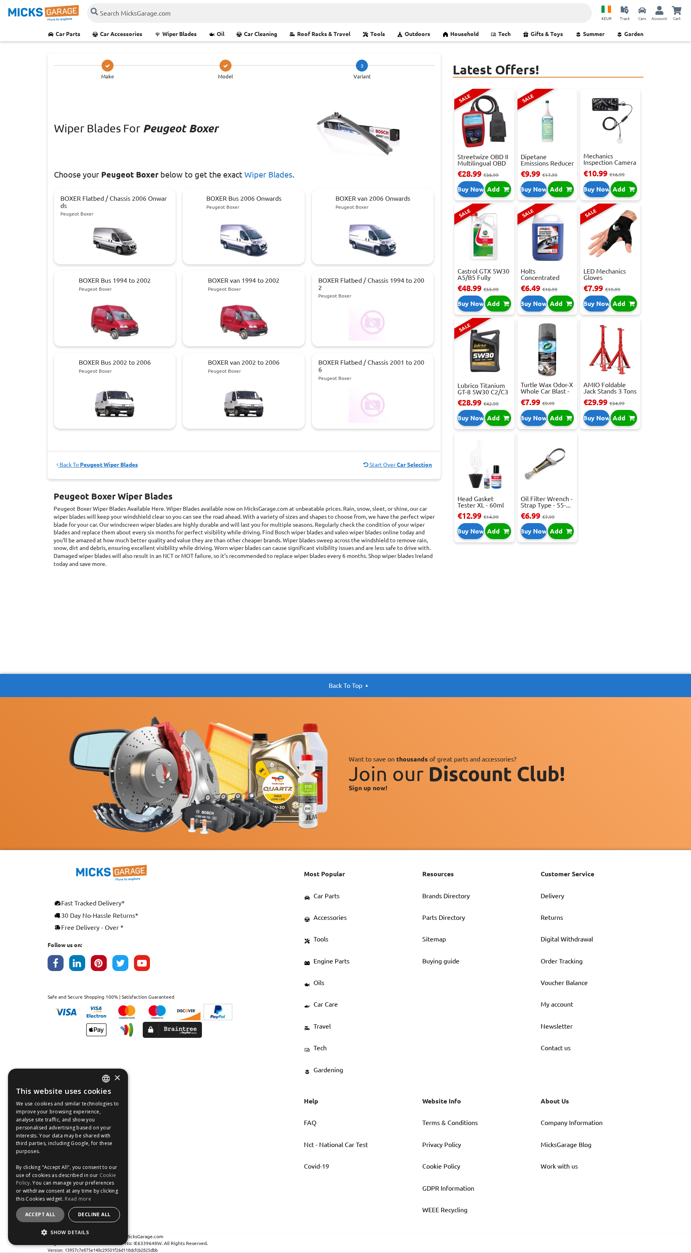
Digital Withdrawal (567, 939)
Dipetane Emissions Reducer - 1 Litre (547, 163)
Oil (220, 34)
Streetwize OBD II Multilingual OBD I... (482, 163)
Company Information (572, 1122)
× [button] (117, 1078)
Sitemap (434, 939)
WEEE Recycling (444, 1209)
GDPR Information (448, 1188)
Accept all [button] (40, 1214)
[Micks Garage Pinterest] (101, 965)
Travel (322, 1026)
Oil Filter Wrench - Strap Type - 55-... (547, 502)
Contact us (556, 1047)
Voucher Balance (564, 982)
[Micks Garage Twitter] (123, 965)
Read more (78, 1198)
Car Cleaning (260, 34)
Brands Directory (446, 895)
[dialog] (68, 1157)
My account (557, 1004)
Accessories (330, 917)
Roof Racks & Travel (323, 34)
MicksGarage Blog (566, 1144)
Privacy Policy (441, 1144)
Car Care (326, 1004)
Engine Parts (331, 961)
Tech (504, 34)
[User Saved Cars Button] (642, 10)
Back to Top (345, 685)
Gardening (328, 1069)
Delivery (552, 895)
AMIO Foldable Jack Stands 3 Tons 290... (610, 391)
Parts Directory (443, 917)
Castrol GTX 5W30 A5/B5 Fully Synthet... (483, 278)
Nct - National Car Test (336, 1144)
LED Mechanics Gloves (604, 274)
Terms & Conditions (450, 1122)
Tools (377, 34)
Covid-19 (316, 1166)
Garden (633, 34)
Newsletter (557, 1026)
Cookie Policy (441, 1166)
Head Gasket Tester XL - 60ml (480, 502)
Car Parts (68, 34)
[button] (68, 1232)
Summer (594, 34)
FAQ (310, 1122)
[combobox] (106, 1079)
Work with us (559, 1166)
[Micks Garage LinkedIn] (80, 965)
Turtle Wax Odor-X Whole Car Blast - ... (547, 391)
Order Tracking (562, 961)
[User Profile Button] (659, 10)
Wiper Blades (179, 34)
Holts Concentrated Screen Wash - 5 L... (543, 281)
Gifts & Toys (547, 34)
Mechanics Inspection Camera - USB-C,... (609, 162)
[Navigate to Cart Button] (676, 10)
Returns (552, 917)
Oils (319, 982)
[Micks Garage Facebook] (58, 965)
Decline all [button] (94, 1214)
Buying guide (440, 961)
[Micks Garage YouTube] (145, 965)
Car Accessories (121, 34)
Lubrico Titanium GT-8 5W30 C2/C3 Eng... (482, 392)
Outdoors (417, 34)
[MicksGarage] (43, 13)
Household (464, 34)
